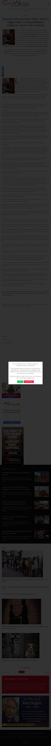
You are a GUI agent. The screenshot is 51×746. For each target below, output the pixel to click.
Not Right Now (29, 381)
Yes (20, 381)
